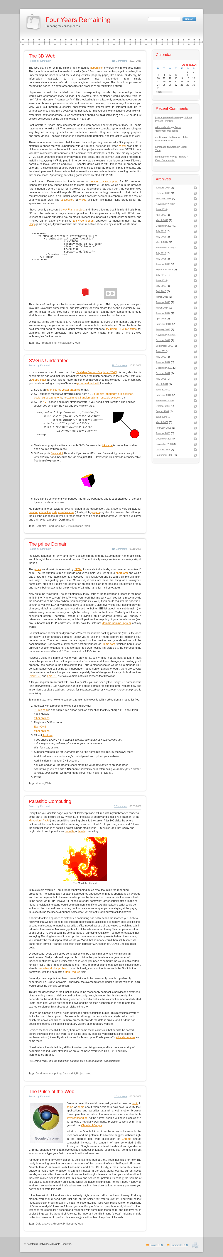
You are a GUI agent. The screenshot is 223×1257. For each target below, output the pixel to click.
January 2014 (163, 313)
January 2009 (163, 433)
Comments (179, 1245)
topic (135, 1103)
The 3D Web (42, 56)
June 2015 (161, 280)
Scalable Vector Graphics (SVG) (96, 372)
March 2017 (162, 242)
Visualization (65, 342)
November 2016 (164, 247)
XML (45, 402)
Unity (32, 224)
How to (40, 783)
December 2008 (164, 438)
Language (54, 526)
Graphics (41, 526)
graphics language (105, 393)
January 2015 (163, 302)
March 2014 (162, 307)
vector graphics (71, 389)
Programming (49, 342)
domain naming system (116, 623)
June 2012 (161, 351)
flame (70, 1107)
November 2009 (164, 400)
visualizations (66, 512)
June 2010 (161, 389)
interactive (45, 512)
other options (41, 718)
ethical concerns (125, 1037)
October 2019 (163, 193)
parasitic (70, 831)
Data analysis (44, 1223)
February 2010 (163, 395)
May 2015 (161, 286)
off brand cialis (163, 127)
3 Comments (120, 806)
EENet (78, 569)
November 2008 (164, 444)
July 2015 (161, 275)
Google (57, 1223)
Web (77, 342)
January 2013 (163, 329)
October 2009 (163, 406)
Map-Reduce (72, 972)
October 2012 (163, 340)
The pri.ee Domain (48, 544)
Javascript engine (77, 1118)
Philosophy (69, 1223)
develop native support (104, 181)
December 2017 (164, 225)
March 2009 (162, 422)
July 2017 (161, 231)
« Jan (159, 92)
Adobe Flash (38, 379)
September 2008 (164, 455)
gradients (56, 397)
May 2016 (161, 258)
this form (47, 735)
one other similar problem (53, 968)
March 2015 (162, 296)
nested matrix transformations (81, 397)
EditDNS (52, 676)
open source (53, 389)
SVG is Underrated (49, 360)
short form (122, 573)
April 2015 (161, 291)
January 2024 (163, 187)
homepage (160, 147)
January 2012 (163, 362)
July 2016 (161, 253)
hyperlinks (96, 67)
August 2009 (162, 411)
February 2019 (163, 198)
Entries (156, 1245)
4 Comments (120, 1096)
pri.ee (37, 569)
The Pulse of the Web (51, 1091)
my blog (159, 137)
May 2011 (161, 378)
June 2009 (161, 417)
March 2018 (162, 220)
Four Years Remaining (78, 19)
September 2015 (164, 269)
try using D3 (113, 329)
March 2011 (162, 384)
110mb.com (108, 644)
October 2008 (163, 449)
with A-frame (129, 329)
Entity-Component (83, 220)
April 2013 (161, 318)
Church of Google (91, 1125)
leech (81, 831)
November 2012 (164, 335)
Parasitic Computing (50, 801)
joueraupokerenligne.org (168, 117)
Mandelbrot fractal (39, 820)
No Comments (119, 60)
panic (81, 1107)
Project (80, 1073)
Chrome (126, 1138)
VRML (123, 146)
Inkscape (107, 445)
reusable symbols (110, 397)
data (54, 512)
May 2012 (161, 356)
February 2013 (163, 324)
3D (37, 342)
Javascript (57, 453)
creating (33, 512)
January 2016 (163, 264)
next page (160, 156)
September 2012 (164, 345)
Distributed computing (49, 1073)
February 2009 (163, 427)
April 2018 (161, 215)
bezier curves (42, 397)
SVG (64, 526)
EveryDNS (35, 676)
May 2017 (161, 236)
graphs (95, 512)
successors (67, 199)
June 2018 (161, 209)
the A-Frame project (72, 209)
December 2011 (164, 367)
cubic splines (125, 393)
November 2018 (164, 204)
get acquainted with (88, 383)
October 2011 (163, 373)
